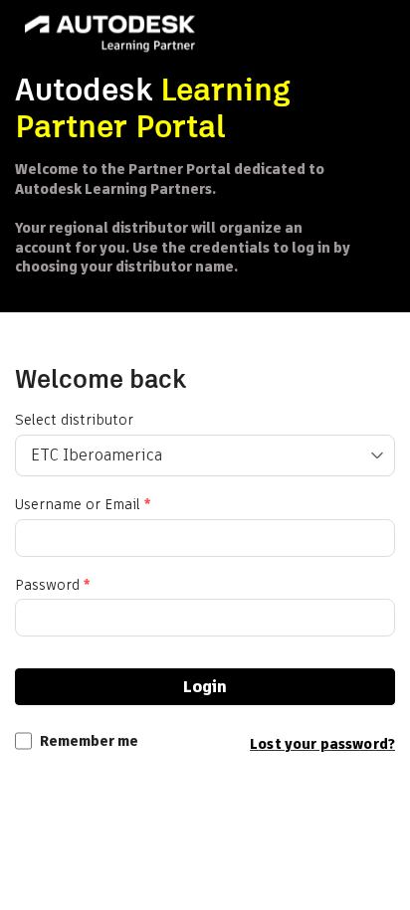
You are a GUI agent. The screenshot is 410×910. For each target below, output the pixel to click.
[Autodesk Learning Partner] (110, 36)
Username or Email (82, 504)
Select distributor (74, 420)
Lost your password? (322, 744)
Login (205, 686)
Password (52, 585)
